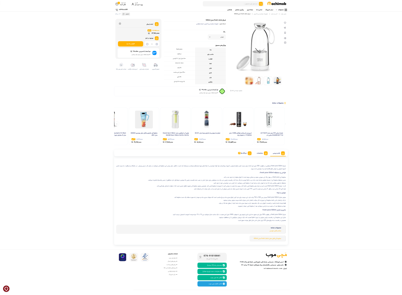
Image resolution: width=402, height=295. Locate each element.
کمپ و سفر (274, 14)
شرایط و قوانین (172, 271)
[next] (117, 123)
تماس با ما (259, 10)
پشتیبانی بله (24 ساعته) (214, 265)
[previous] (285, 123)
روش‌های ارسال (172, 261)
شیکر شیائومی (200, 24)
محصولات (281, 10)
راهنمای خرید (172, 258)
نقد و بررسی (276, 153)
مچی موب (283, 14)
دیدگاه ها (244, 153)
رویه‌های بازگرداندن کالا (170, 268)
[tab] (278, 153)
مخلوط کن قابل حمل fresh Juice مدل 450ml (267, 238)
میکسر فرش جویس (275, 231)
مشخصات (260, 153)
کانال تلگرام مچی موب (215, 284)
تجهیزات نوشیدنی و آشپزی (261, 14)
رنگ (224, 32)
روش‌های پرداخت (171, 265)
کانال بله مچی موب (216, 278)
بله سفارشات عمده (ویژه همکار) (212, 271)
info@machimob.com (273, 269)
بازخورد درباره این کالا (237, 91)
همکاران (229, 10)
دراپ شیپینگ (269, 10)
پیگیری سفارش (239, 10)
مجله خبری (250, 10)
